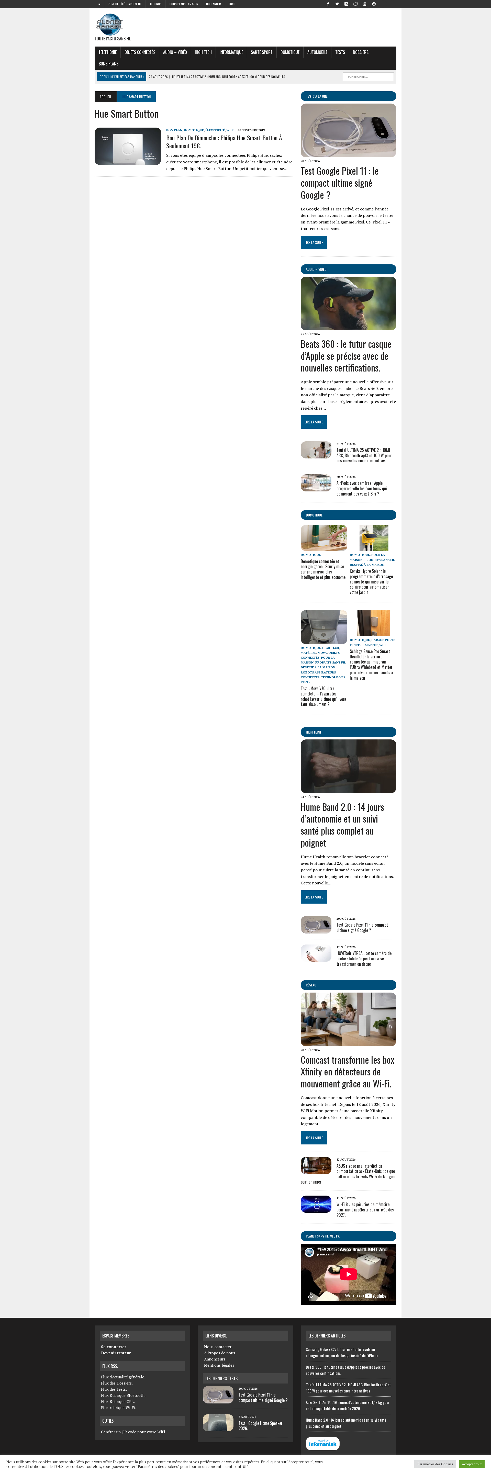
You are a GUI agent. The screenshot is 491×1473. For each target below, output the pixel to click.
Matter (371, 645)
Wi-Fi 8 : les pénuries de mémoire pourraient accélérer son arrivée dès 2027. (365, 1209)
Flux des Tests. (114, 1389)
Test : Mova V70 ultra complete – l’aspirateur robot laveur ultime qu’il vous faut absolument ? (324, 696)
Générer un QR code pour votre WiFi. (133, 1431)
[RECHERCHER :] (368, 76)
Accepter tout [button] (472, 1464)
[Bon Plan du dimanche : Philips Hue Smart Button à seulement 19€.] (128, 161)
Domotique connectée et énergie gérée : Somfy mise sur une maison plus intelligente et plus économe (323, 569)
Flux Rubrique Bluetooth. (123, 1395)
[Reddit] (355, 4)
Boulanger (213, 4)
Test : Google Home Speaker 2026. (261, 1426)
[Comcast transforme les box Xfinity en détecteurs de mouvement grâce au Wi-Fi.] (348, 1042)
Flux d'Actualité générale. (123, 1376)
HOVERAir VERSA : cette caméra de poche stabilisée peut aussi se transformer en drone (364, 958)
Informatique (231, 52)
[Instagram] (346, 4)
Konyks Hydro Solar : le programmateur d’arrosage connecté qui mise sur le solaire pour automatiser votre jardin (371, 581)
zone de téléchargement (125, 4)
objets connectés (140, 52)
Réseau (311, 984)
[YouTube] (365, 4)
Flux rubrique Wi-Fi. (118, 1407)
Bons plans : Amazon (184, 4)
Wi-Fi (230, 130)
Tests (340, 52)
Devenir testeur (116, 1352)
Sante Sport (262, 52)
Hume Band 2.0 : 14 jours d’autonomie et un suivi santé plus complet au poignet (342, 824)
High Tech (203, 52)
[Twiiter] (337, 4)
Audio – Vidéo (175, 52)
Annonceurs (214, 1359)
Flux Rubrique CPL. (118, 1401)
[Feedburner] (383, 4)
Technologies (333, 677)
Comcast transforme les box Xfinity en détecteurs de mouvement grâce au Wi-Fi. (347, 1071)
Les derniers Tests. (221, 1378)
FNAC (232, 4)
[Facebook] (328, 4)
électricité (215, 130)
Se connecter (113, 1346)
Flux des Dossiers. (117, 1383)
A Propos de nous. (220, 1352)
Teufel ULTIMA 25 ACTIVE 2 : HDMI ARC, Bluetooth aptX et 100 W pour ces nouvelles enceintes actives (364, 455)
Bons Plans (108, 64)
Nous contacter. (218, 1346)
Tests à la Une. (317, 96)
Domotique (290, 52)
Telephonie (107, 52)
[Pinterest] (374, 4)
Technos (156, 4)
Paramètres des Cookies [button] (435, 1464)
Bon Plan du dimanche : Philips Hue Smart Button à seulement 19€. (224, 141)
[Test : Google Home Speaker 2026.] (218, 1428)
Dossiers (361, 52)
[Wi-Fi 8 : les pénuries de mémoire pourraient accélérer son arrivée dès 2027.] (316, 1209)
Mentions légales (219, 1365)
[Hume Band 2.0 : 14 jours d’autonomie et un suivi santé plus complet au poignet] (348, 790)
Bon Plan (174, 130)
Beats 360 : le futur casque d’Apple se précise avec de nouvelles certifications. (346, 355)
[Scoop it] (392, 4)
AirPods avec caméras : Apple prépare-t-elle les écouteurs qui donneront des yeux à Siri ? (362, 488)
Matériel (308, 653)
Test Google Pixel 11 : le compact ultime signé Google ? (340, 182)
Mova (322, 653)
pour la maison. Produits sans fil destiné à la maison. (372, 559)
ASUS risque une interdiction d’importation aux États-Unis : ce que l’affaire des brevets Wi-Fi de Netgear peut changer (348, 1174)
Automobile (317, 52)
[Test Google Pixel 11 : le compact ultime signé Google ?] (348, 154)
